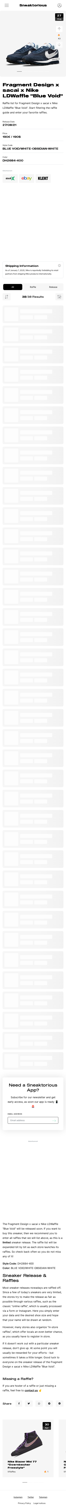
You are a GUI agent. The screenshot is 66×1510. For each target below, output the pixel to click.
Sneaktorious (33, 5)
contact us (31, 1390)
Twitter (31, 1497)
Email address (15, 1114)
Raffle (33, 287)
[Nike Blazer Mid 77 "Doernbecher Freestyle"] (28, 1443)
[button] (7, 5)
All (13, 287)
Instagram (18, 1497)
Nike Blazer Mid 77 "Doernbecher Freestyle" (22, 1464)
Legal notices (39, 1503)
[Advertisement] (33, 223)
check (19, 1251)
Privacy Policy (24, 1503)
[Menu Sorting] (7, 296)
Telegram (43, 1497)
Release (53, 287)
